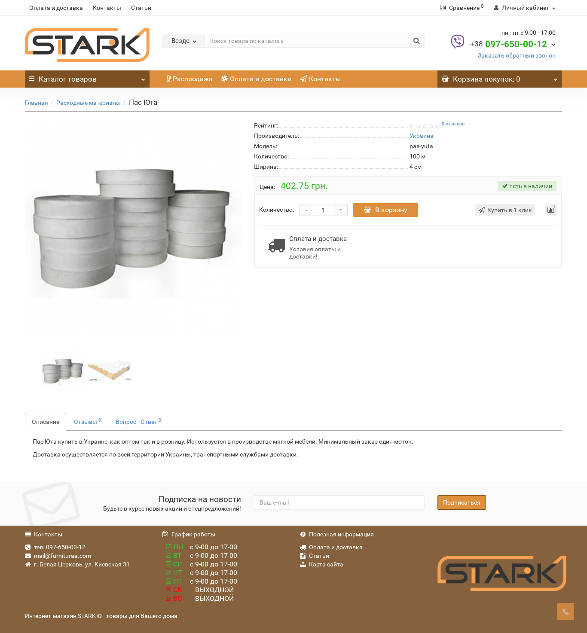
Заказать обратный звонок (517, 55)
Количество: (276, 209)
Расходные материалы (88, 102)
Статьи (141, 7)
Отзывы (87, 421)
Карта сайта (326, 564)
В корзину (391, 210)
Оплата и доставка (56, 7)
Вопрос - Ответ (138, 421)
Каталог (68, 79)
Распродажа (193, 79)
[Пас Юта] (133, 228)
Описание (45, 421)
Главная (36, 102)
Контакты (107, 7)
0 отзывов (453, 124)
